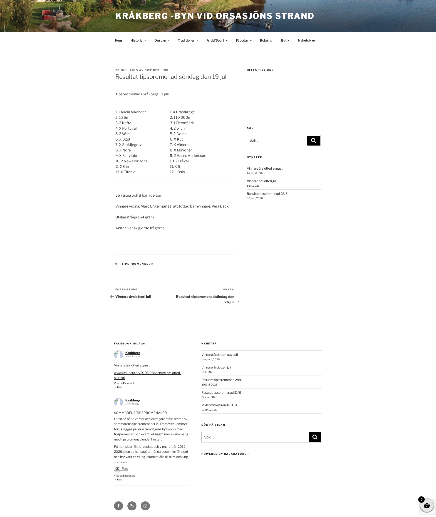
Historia (137, 40)
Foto (125, 468)
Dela (119, 387)
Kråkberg (132, 353)
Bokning (266, 40)
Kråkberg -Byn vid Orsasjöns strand (215, 16)
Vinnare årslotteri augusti (265, 168)
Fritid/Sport (215, 40)
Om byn (160, 40)
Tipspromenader (137, 263)
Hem (118, 40)
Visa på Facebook (124, 383)
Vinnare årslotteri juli (261, 181)
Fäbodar (242, 40)
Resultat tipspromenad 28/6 (267, 193)
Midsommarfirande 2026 (219, 405)
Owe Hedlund (156, 70)
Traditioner (186, 40)
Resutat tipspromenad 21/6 (221, 392)
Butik (285, 40)
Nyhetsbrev (307, 40)
